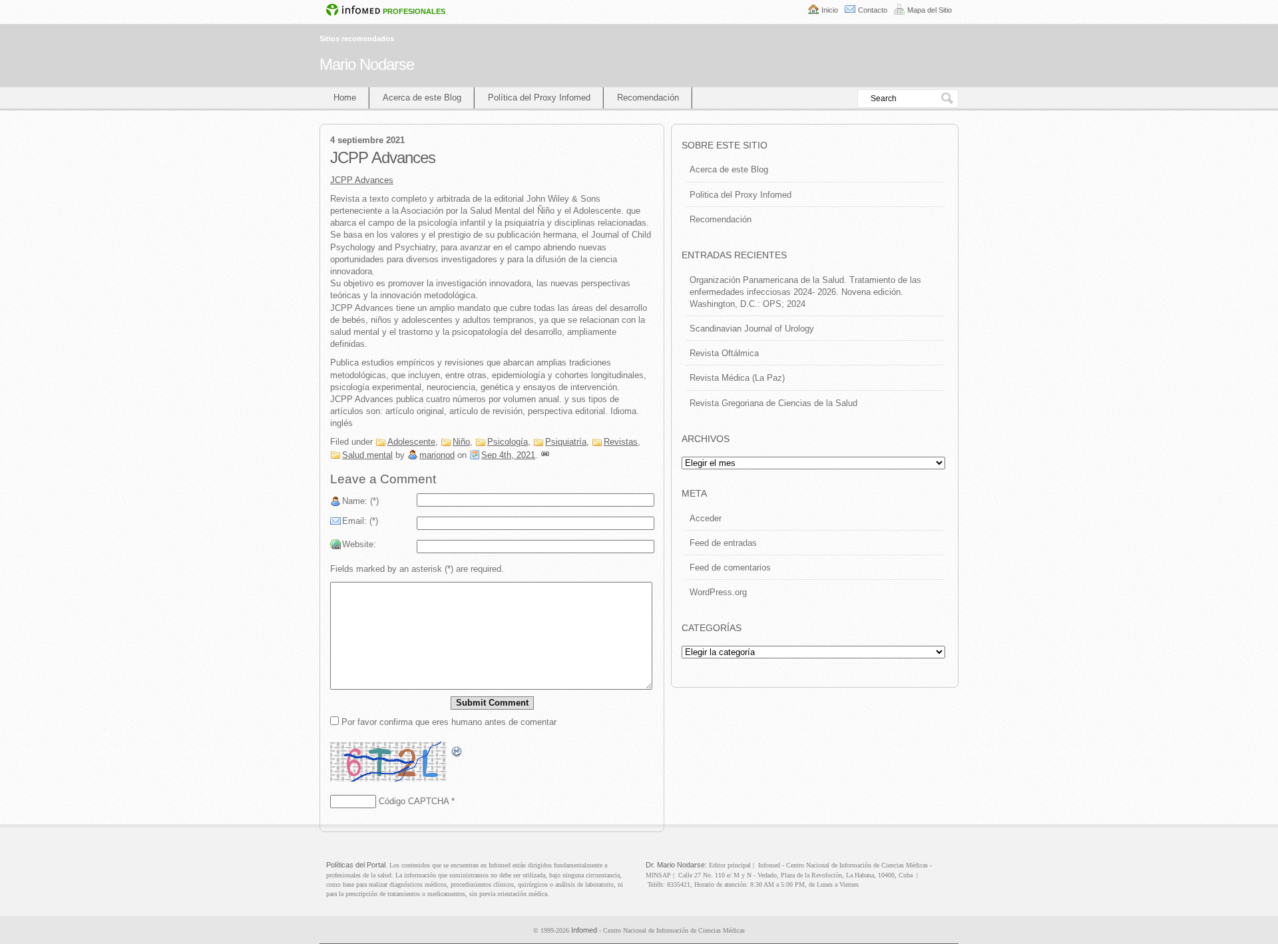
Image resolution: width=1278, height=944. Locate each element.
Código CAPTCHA (414, 801)
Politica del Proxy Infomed (740, 195)
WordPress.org (718, 592)
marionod (437, 455)
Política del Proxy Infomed (539, 98)
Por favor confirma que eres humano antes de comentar (447, 722)
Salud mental (367, 455)
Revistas (621, 442)
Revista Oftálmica (724, 353)
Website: (359, 544)
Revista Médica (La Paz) (737, 378)
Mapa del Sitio (929, 10)
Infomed (584, 930)
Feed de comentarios (730, 568)
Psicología (507, 442)
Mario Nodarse (367, 64)
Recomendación (648, 98)
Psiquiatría (565, 442)
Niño (461, 442)
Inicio (829, 10)
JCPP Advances (361, 180)
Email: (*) (360, 521)
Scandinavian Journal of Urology (752, 329)
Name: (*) (360, 501)
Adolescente (411, 442)
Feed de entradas (723, 543)
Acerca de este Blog (422, 98)
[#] (545, 455)
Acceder (706, 518)
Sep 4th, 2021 (508, 455)
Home (344, 98)
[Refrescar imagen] (457, 752)
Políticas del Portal (355, 865)
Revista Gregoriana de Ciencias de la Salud (773, 403)
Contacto (872, 10)
